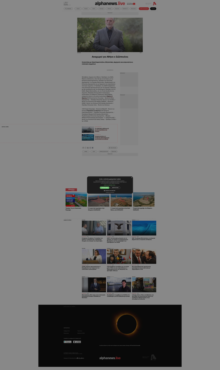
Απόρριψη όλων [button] (115, 187)
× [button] (131, 177)
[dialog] (110, 185)
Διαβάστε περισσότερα (115, 183)
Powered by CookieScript (110, 192)
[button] (110, 185)
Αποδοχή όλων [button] (105, 187)
